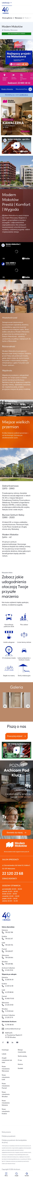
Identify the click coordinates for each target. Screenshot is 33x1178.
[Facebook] (3, 1042)
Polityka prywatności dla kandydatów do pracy (14, 1141)
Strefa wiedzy (22, 1056)
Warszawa (18, 18)
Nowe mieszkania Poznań (6, 1086)
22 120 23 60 (9, 1005)
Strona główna (7, 18)
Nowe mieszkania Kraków (6, 1111)
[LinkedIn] (12, 1042)
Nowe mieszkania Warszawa (6, 1069)
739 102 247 (9, 939)
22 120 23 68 (12, 874)
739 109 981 (9, 964)
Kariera (20, 1064)
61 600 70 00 (9, 998)
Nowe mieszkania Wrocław (6, 1094)
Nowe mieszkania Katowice (6, 1103)
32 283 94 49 (9, 980)
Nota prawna (6, 1132)
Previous (3, 116)
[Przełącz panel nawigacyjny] (6, 1173)
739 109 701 (9, 945)
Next (30, 116)
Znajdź (16, 1175)
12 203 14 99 (9, 986)
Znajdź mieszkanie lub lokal (7, 1060)
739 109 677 (9, 951)
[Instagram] (8, 1042)
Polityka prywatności (8, 1136)
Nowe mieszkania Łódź (6, 1077)
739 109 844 (9, 957)
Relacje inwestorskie (22, 1051)
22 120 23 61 (9, 970)
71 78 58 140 (9, 1011)
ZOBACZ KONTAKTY (9, 878)
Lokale (4, 1054)
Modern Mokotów (7, 89)
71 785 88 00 (9, 1025)
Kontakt (20, 1068)
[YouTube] (17, 1042)
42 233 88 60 (9, 992)
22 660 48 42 (24, 95)
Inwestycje (5, 1050)
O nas (20, 1060)
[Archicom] (16, 10)
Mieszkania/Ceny (21, 89)
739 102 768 (9, 932)
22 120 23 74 (9, 1017)
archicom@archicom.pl (12, 1029)
